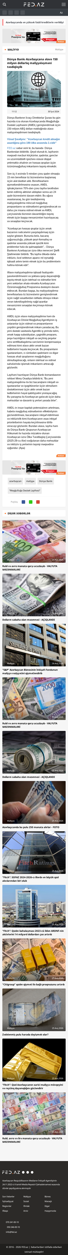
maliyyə (30, 481)
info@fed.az (11, 1232)
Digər (47, 1206)
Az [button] (61, 12)
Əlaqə (5, 1210)
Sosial (26, 1201)
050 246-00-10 (13, 1227)
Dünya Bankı (45, 481)
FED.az (11, 148)
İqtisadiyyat (7, 1201)
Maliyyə (27, 1196)
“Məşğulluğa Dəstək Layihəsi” (24, 490)
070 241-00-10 (12, 1222)
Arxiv (25, 1210)
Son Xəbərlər (8, 1196)
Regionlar (6, 1206)
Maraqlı (48, 1201)
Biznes (48, 1196)
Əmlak (26, 1206)
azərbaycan (15, 481)
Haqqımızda (50, 1210)
